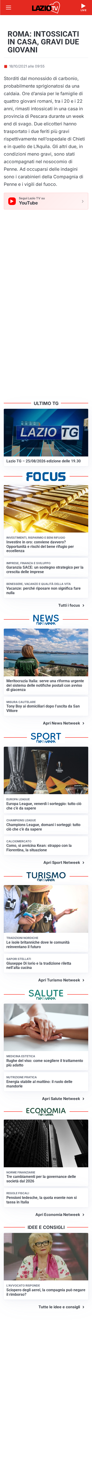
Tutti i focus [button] (69, 605)
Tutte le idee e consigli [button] (59, 1306)
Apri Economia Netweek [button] (57, 1214)
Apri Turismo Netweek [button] (59, 980)
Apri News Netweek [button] (61, 723)
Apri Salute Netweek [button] (61, 1098)
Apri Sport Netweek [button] (61, 862)
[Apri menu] (8, 7)
